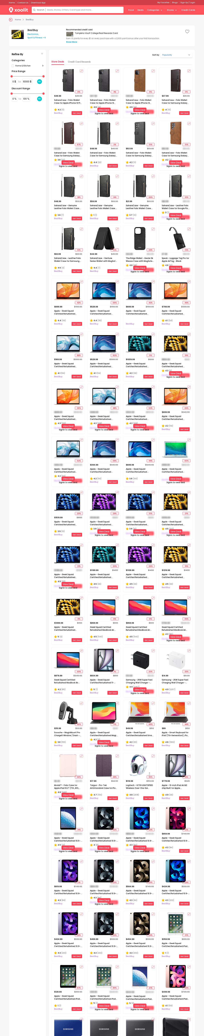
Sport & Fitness (35, 37)
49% (115, 777)
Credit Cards (188, 9)
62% (115, 355)
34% (150, 250)
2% (114, 144)
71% (114, 724)
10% (150, 144)
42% (79, 302)
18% (78, 197)
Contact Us (22, 2)
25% (150, 671)
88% (79, 355)
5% (186, 92)
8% (79, 619)
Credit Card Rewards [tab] (79, 61)
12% (186, 829)
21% (186, 513)
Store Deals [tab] (57, 61)
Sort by (155, 55)
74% (79, 829)
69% (151, 197)
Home (18, 19)
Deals (140, 9)
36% (79, 408)
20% (79, 513)
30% (79, 671)
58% (115, 460)
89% (115, 987)
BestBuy (30, 19)
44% (150, 460)
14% (114, 197)
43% (186, 302)
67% (79, 144)
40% (79, 724)
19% (186, 355)
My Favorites (163, 2)
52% (150, 408)
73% (186, 250)
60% (187, 460)
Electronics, (33, 34)
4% (114, 92)
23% (115, 935)
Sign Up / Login (187, 2)
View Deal (104, 109)
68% (79, 777)
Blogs (175, 2)
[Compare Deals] (81, 71)
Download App (38, 2)
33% (186, 987)
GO (39, 81)
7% (114, 671)
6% (78, 92)
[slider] (12, 76)
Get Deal (77, 113)
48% (115, 408)
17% (78, 882)
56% (115, 302)
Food (131, 9)
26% (186, 408)
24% (150, 935)
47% (150, 987)
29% (115, 513)
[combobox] (84, 9)
